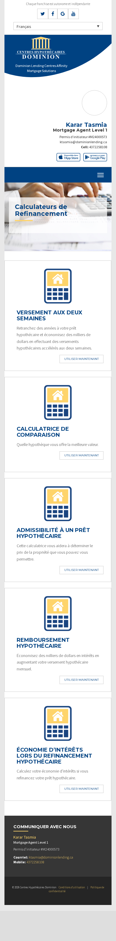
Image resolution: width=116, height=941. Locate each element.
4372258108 (98, 147)
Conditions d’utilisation (72, 887)
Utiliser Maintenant (81, 359)
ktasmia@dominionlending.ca (83, 142)
